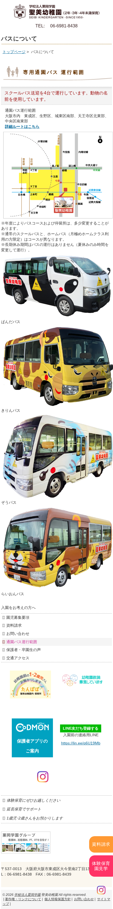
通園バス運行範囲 (21, 642)
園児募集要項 (17, 617)
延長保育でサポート (24, 809)
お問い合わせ (17, 633)
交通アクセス (17, 658)
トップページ (14, 52)
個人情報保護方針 (57, 899)
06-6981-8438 (64, 26)
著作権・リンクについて (23, 899)
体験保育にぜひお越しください (33, 800)
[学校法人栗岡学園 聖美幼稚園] (56, 9)
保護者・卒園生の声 (23, 650)
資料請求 (101, 844)
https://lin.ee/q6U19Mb (80, 743)
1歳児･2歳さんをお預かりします (35, 818)
